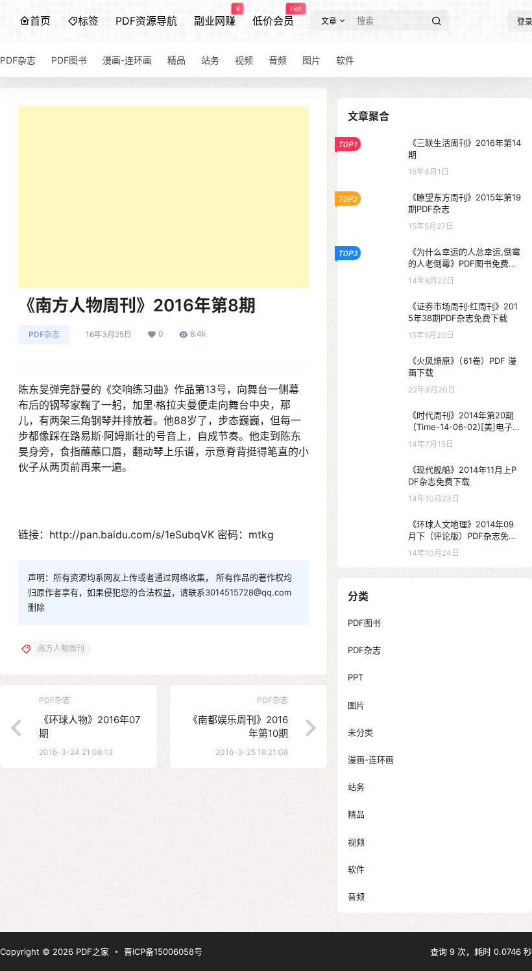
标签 (88, 20)
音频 (356, 896)
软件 (356, 869)
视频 (356, 842)
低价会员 (273, 16)
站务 (356, 787)
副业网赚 (215, 16)
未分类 (360, 732)
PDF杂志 (44, 334)
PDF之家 (91, 951)
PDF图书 (364, 622)
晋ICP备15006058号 (163, 951)
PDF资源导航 (146, 20)
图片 (356, 705)
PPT (355, 677)
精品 (356, 814)
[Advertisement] (163, 196)
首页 (40, 20)
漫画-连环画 (371, 759)
